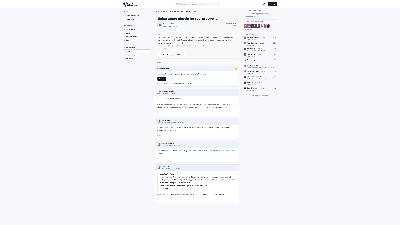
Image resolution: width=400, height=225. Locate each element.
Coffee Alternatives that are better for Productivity (261, 67)
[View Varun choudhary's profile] (246, 26)
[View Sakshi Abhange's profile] (268, 26)
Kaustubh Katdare (168, 91)
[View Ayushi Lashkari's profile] (249, 26)
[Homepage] (130, 4)
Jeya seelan (166, 167)
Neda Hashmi (168, 24)
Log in (171, 79)
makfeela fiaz (251, 49)
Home (157, 11)
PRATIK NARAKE (168, 143)
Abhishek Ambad (253, 65)
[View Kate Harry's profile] (258, 26)
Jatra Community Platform (184, 83)
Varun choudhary (253, 37)
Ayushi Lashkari (252, 43)
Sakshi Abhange (252, 88)
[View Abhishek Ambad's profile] (264, 26)
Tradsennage (251, 60)
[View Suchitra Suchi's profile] (252, 26)
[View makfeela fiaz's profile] (255, 26)
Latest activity (249, 34)
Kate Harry (250, 77)
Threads (164, 11)
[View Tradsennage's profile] (261, 26)
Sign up (161, 79)
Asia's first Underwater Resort (256, 51)
